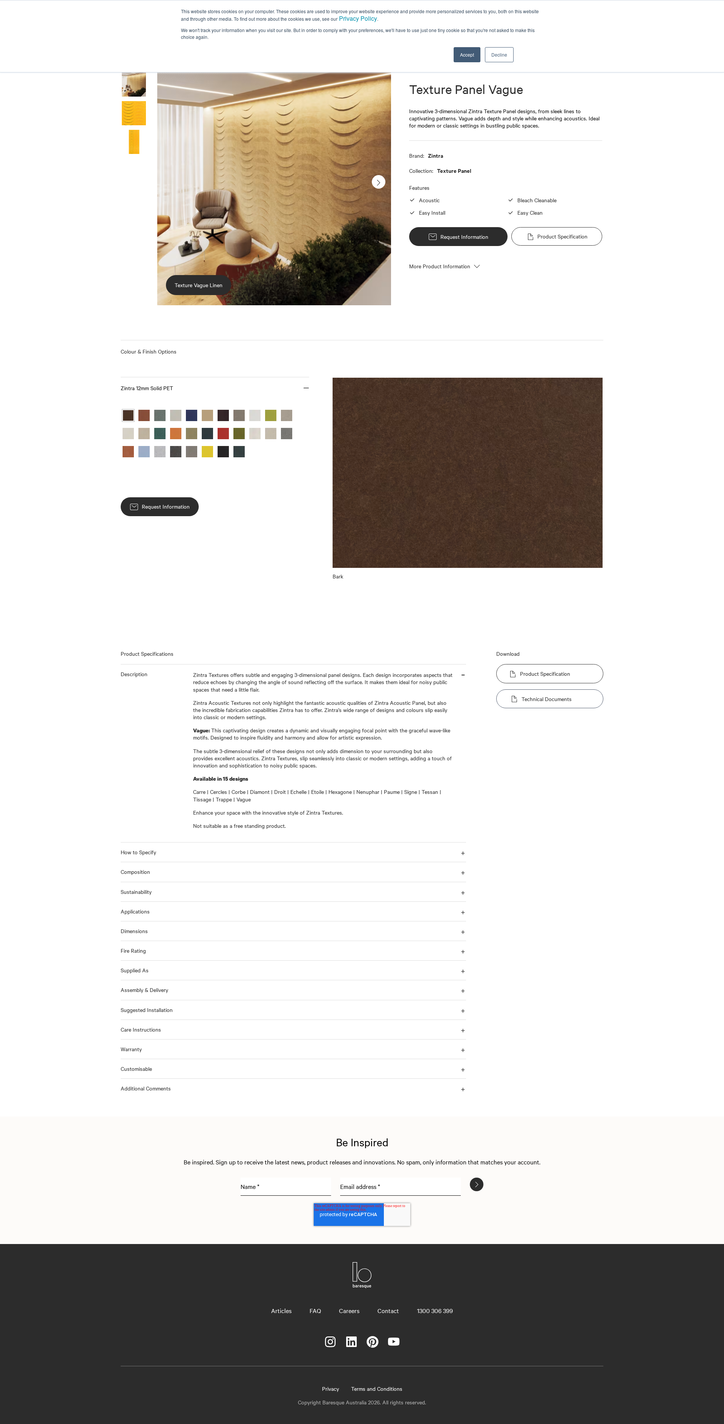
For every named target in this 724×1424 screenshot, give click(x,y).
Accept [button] (467, 54)
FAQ (315, 1310)
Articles (281, 1310)
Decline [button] (499, 54)
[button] (215, 388)
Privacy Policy (358, 18)
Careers (349, 1310)
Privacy (330, 1388)
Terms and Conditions (376, 1388)
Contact (388, 1310)
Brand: (416, 155)
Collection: (421, 171)
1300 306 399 (435, 1310)
